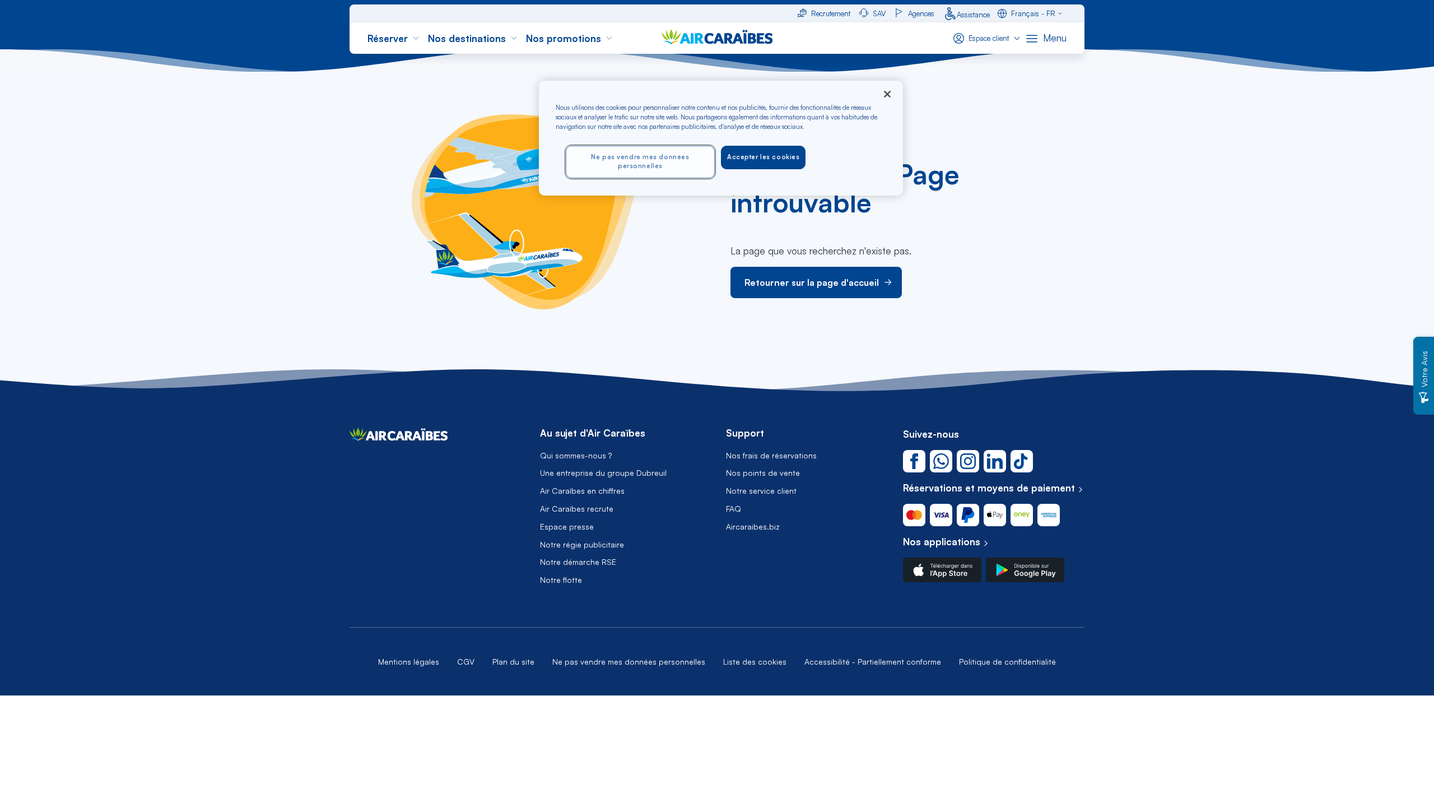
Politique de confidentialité (1007, 661)
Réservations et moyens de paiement (989, 488)
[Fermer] (887, 94)
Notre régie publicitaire (582, 544)
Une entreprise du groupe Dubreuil (603, 473)
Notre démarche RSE (578, 562)
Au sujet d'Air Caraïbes (592, 433)
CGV (465, 661)
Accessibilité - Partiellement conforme (872, 661)
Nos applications (941, 542)
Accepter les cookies (763, 157)
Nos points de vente (763, 473)
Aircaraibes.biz (753, 526)
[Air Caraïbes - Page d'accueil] (399, 437)
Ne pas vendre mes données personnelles (628, 661)
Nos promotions (563, 38)
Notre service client (761, 490)
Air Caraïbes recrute (576, 508)
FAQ (733, 508)
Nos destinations (467, 38)
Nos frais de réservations (771, 455)
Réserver (387, 38)
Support (745, 433)
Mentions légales (408, 661)
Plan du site (513, 661)
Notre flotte (561, 580)
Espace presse (567, 526)
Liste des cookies (754, 661)
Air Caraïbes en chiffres (582, 490)
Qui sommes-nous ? (576, 455)
